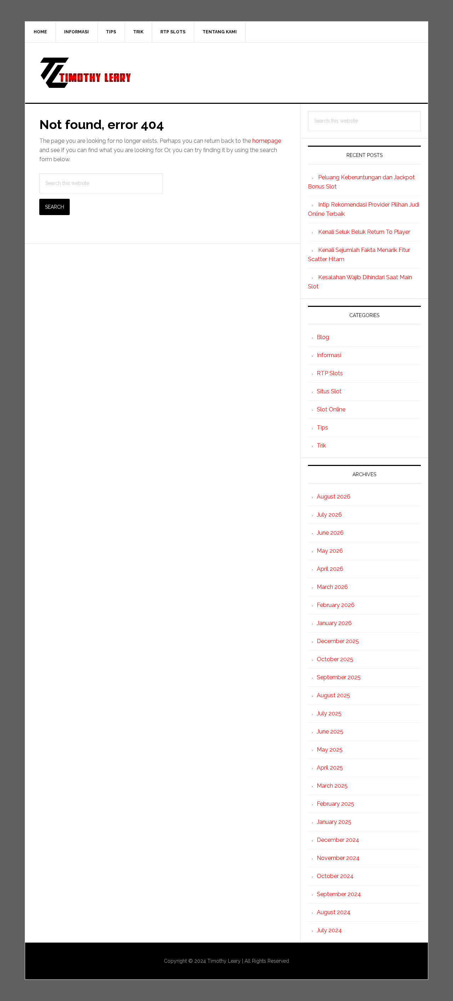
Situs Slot (329, 391)
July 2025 (329, 713)
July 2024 (329, 930)
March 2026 (332, 587)
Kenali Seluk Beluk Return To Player (364, 232)
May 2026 (330, 550)
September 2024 (339, 894)
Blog (323, 337)
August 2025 (333, 695)
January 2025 (334, 822)
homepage (266, 140)
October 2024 (335, 876)
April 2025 (330, 767)
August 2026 (333, 496)
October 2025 (335, 659)
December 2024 (338, 840)
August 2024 (333, 912)
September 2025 (339, 677)
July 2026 (329, 514)
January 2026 (334, 623)
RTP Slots (330, 373)
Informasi (329, 355)
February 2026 (336, 605)
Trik (321, 445)
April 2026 (330, 569)
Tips (322, 427)
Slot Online (331, 409)
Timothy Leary (226, 73)
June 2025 (330, 731)
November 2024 (338, 858)
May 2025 (330, 749)
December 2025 (338, 641)
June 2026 (330, 532)
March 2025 (332, 785)
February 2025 (335, 803)
